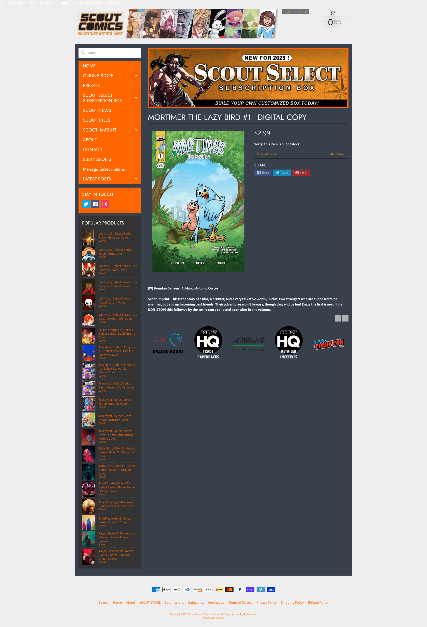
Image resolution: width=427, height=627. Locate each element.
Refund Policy (318, 602)
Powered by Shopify (213, 617)
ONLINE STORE (112, 77)
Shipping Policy (292, 602)
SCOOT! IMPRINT (112, 131)
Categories (196, 602)
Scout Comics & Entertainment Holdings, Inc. (212, 614)
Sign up (302, 11)
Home (117, 602)
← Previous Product (265, 154)
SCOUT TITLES (96, 120)
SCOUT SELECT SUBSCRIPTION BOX (112, 98)
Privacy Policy (267, 602)
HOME (89, 66)
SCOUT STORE (150, 602)
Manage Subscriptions (104, 169)
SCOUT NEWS (97, 110)
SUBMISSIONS (97, 159)
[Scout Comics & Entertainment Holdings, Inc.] (177, 25)
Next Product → (339, 154)
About (130, 602)
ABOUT (90, 140)
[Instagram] (105, 204)
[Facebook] (95, 204)
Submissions (174, 602)
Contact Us (216, 602)
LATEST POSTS (112, 180)
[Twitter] (86, 204)
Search (104, 602)
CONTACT (92, 149)
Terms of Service (240, 602)
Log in (288, 11)
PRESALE (91, 85)
